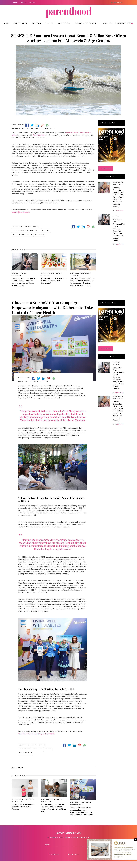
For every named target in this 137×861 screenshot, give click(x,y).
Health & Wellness (76, 273)
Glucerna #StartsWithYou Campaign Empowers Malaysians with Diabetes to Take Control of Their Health (81, 811)
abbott (34, 745)
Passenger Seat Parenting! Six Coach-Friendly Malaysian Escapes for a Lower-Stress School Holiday (24, 281)
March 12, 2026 (17, 801)
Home (52, 273)
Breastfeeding (118, 182)
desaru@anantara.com (21, 212)
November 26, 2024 (24, 381)
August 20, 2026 (46, 275)
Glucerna (48, 749)
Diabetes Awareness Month (28, 749)
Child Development (18, 799)
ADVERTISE (32, 2)
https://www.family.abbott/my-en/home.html (36, 734)
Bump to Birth (118, 184)
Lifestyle (38, 128)
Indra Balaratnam (25, 753)
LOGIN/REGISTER (116, 2)
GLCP (41, 749)
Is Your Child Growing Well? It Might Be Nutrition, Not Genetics (24, 806)
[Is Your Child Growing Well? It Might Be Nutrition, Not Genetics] (25, 788)
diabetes (41, 745)
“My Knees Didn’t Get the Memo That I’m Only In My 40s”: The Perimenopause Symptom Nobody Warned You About (82, 281)
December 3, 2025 (46, 801)
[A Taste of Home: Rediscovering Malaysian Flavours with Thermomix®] (54, 261)
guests (15, 234)
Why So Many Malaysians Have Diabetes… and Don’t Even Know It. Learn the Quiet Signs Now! (53, 808)
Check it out (45, 273)
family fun (45, 230)
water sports (39, 234)
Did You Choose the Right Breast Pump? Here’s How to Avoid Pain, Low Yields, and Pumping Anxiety (118, 197)
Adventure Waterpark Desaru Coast (25, 226)
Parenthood (119, 210)
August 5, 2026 (75, 275)
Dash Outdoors (39, 135)
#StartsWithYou (24, 745)
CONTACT (23, 2)
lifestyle (22, 234)
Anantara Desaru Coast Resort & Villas (26, 230)
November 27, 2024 (18, 128)
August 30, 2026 (17, 275)
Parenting (29, 799)
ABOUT (15, 2)
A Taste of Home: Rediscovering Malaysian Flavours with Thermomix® (53, 280)
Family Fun (30, 128)
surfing (30, 234)
